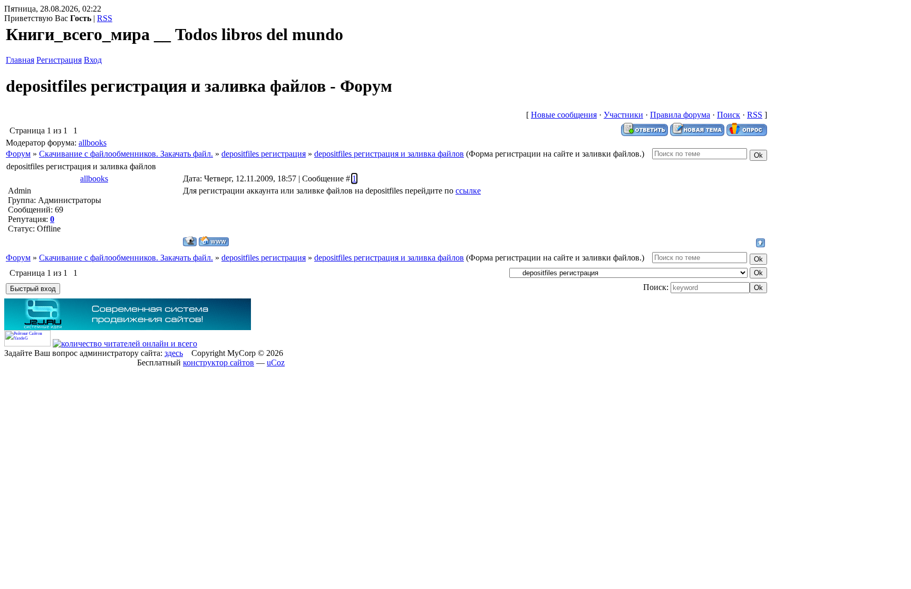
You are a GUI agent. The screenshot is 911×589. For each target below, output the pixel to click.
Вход (93, 59)
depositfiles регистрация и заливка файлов (389, 153)
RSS (104, 18)
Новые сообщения (564, 114)
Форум (18, 153)
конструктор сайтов (218, 362)
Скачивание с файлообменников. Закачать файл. (126, 153)
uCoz (276, 362)
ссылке (468, 190)
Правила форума (680, 114)
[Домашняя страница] (214, 241)
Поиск (728, 114)
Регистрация (59, 59)
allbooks (92, 142)
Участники (623, 114)
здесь (173, 353)
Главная (20, 59)
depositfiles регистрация (263, 153)
